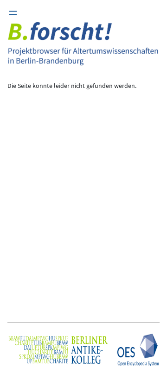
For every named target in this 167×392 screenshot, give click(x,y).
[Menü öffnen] (13, 13)
